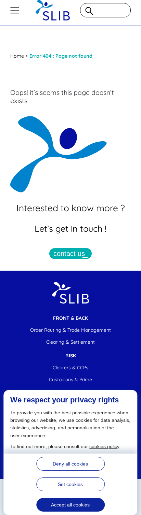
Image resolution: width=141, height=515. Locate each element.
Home (17, 56)
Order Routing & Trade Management (70, 330)
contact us (69, 253)
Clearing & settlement (70, 342)
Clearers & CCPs (70, 367)
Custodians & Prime (70, 379)
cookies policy (104, 446)
